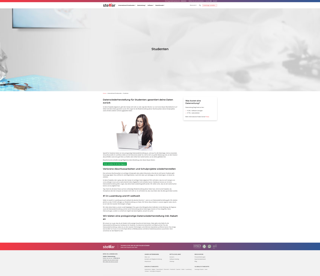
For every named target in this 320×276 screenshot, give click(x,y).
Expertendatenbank (200, 259)
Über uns (147, 257)
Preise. (207, 116)
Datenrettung (141, 5)
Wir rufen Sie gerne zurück (110, 261)
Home (104, 93)
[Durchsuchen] (199, 5)
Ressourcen (193, 5)
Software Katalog (174, 259)
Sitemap (172, 261)
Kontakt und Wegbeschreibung (153, 259)
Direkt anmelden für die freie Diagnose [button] (115, 164)
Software (150, 5)
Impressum (148, 261)
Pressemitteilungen (200, 257)
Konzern (172, 257)
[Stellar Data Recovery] (109, 5)
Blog (196, 261)
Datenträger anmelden (209, 5)
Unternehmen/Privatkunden (126, 5)
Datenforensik (159, 5)
